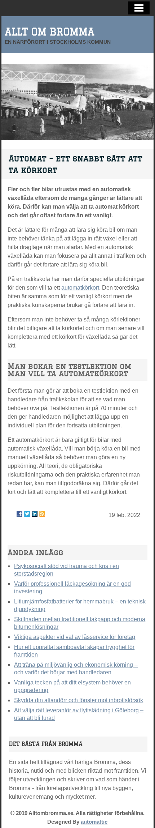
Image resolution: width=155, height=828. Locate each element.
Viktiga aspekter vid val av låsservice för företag (74, 637)
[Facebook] (19, 514)
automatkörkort (80, 288)
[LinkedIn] (34, 514)
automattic (94, 822)
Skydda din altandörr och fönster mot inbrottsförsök (78, 700)
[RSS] (42, 514)
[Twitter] (27, 514)
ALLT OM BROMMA (49, 32)
